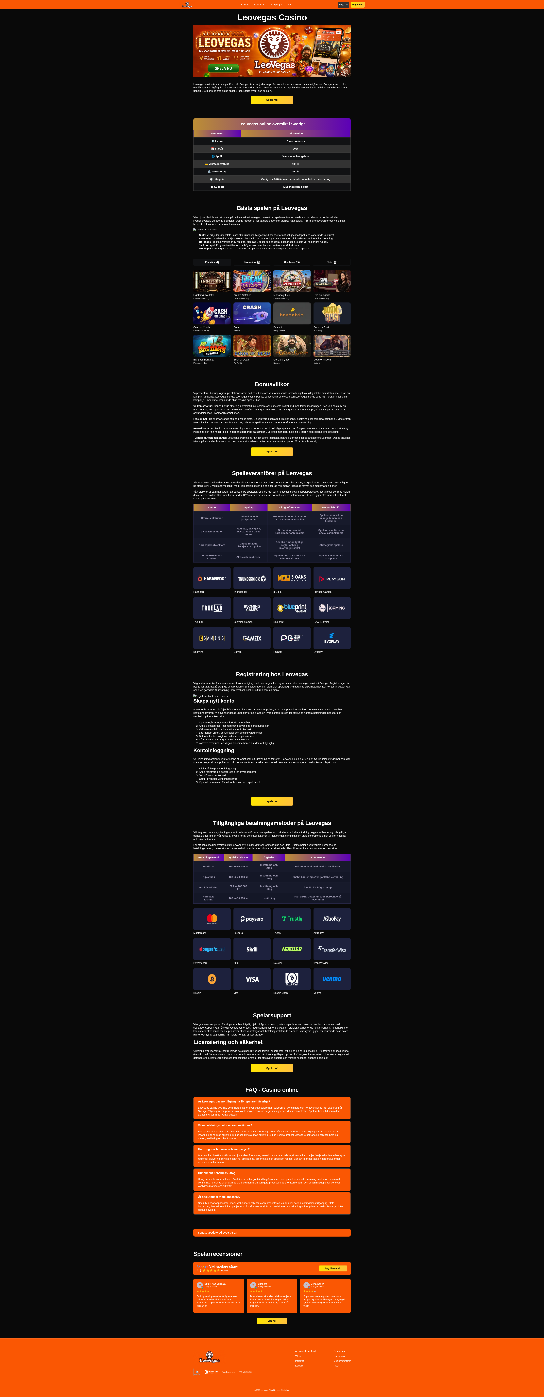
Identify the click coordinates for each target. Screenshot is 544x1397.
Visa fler (272, 1321)
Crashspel (289, 262)
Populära (210, 262)
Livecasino (250, 262)
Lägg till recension (333, 1268)
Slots (329, 262)
